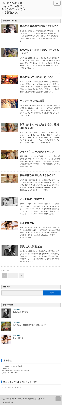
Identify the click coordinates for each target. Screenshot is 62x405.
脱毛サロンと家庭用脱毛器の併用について (29, 325)
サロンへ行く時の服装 (32, 100)
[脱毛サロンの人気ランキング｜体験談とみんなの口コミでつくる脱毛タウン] (13, 8)
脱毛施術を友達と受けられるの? (38, 175)
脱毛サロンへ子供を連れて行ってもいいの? (39, 52)
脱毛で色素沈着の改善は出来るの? (39, 26)
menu (57, 3)
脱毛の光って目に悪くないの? (36, 77)
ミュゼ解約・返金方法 (32, 199)
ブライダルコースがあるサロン (37, 151)
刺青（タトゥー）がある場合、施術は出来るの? (39, 126)
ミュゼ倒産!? (27, 222)
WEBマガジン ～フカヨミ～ (11, 387)
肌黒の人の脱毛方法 (31, 246)
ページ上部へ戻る (58, 398)
